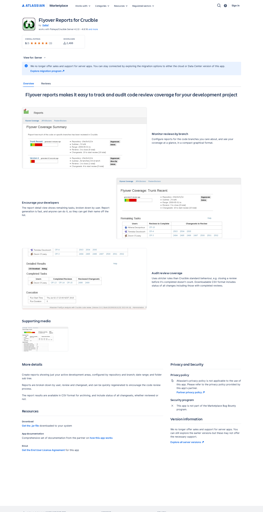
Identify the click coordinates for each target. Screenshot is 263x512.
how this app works (101, 437)
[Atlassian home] (33, 6)
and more (93, 29)
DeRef (45, 25)
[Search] (219, 5)
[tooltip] (68, 43)
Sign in (236, 5)
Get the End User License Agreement (43, 450)
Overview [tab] (28, 83)
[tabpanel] (131, 274)
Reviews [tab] (46, 83)
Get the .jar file (30, 425)
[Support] (225, 6)
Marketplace (58, 5)
